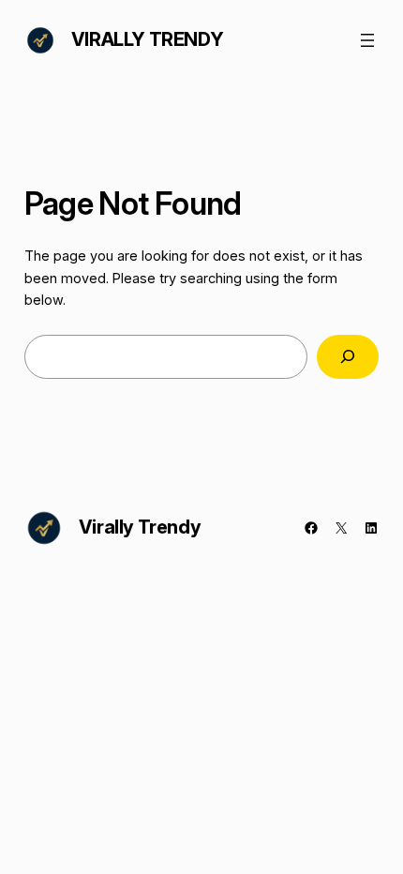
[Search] (348, 357)
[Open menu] (367, 40)
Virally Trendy (147, 39)
